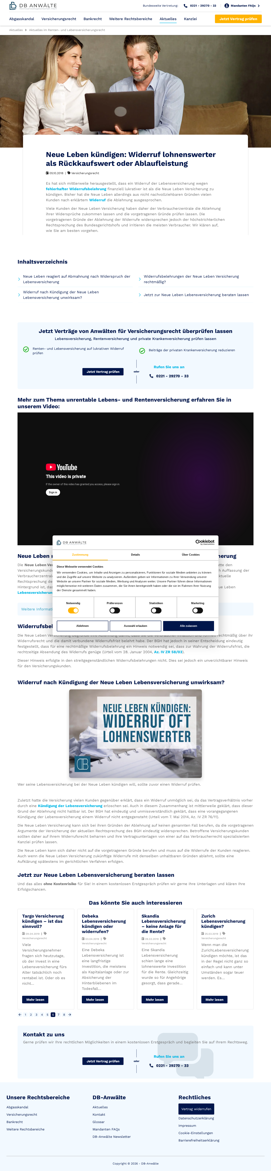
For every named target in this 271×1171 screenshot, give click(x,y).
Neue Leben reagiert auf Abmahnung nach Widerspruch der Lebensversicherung (76, 279)
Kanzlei (190, 19)
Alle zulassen (188, 625)
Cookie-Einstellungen (195, 1133)
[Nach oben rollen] (262, 1162)
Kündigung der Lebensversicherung (70, 806)
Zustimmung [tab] (80, 554)
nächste (69, 1014)
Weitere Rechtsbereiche (130, 19)
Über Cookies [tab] (191, 554)
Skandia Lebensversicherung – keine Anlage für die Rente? (163, 923)
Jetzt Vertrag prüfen (238, 19)
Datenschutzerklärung (196, 1118)
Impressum (187, 1125)
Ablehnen (82, 625)
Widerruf (97, 200)
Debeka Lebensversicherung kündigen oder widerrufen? (104, 923)
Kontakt (99, 1114)
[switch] (115, 611)
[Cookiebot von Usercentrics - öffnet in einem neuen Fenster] (198, 542)
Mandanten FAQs (106, 1129)
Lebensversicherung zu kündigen (47, 592)
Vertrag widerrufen (196, 1109)
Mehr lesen (35, 999)
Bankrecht (93, 19)
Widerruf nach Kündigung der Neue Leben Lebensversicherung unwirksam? (61, 295)
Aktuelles (168, 19)
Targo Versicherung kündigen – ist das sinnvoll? (43, 921)
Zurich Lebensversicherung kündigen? (223, 921)
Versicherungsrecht (58, 19)
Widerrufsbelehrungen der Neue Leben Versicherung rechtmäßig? (191, 279)
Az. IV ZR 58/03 (168, 652)
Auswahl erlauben (135, 625)
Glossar (99, 1122)
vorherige (20, 1014)
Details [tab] (135, 554)
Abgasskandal (21, 19)
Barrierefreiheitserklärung (198, 1140)
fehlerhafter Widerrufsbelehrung (76, 189)
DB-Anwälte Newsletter (112, 1137)
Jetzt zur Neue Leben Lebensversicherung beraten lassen (196, 295)
